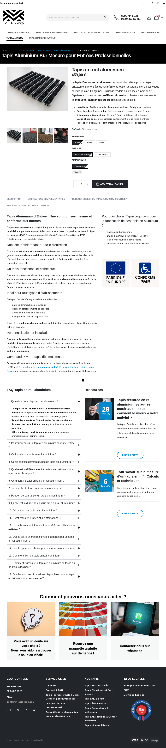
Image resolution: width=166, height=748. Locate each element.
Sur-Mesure (80, 166)
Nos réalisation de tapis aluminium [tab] (28, 205)
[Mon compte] (149, 18)
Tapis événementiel (125, 32)
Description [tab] (14, 199)
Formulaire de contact (11, 3)
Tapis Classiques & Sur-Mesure (51, 32)
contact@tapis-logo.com (20, 701)
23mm (101, 143)
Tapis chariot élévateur (42, 38)
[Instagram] (158, 3)
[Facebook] (147, 3)
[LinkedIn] (163, 3)
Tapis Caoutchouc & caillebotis (91, 32)
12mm (77, 143)
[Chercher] (105, 17)
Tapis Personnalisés (17, 32)
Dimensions (79, 160)
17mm (89, 143)
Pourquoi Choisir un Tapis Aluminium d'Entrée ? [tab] (99, 199)
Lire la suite (130, 455)
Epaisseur (78, 136)
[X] (152, 3)
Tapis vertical (102, 154)
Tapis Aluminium (14, 38)
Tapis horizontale (82, 154)
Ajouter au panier (111, 184)
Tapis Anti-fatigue (150, 32)
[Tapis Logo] (13, 17)
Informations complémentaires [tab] (46, 199)
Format (76, 148)
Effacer (77, 172)
